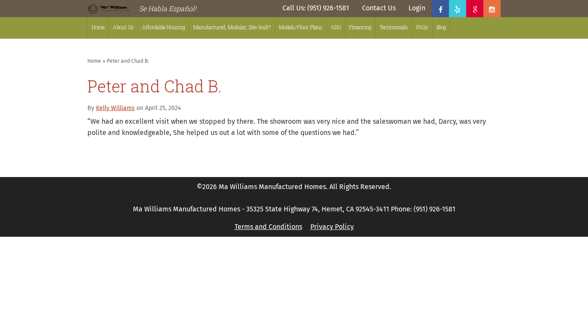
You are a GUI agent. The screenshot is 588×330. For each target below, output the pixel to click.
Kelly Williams (115, 108)
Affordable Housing (163, 27)
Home (98, 27)
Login (417, 8)
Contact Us (379, 8)
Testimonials (394, 27)
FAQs (422, 27)
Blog (441, 27)
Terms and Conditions (268, 226)
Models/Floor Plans (300, 27)
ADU (336, 27)
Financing (360, 27)
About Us (123, 27)
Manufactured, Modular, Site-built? (232, 27)
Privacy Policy (332, 226)
